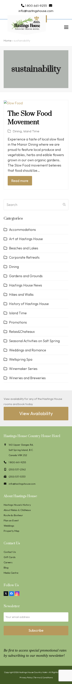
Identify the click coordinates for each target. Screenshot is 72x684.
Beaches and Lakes (23, 248)
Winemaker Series (23, 368)
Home (7, 40)
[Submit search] (64, 204)
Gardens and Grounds (26, 276)
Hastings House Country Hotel (33, 672)
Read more (19, 180)
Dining (17, 131)
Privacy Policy (26, 677)
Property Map (11, 530)
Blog (6, 567)
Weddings (9, 525)
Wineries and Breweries (27, 378)
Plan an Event (11, 520)
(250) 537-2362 (17, 469)
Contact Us (10, 551)
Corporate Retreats (24, 257)
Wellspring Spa (20, 359)
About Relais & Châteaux (17, 510)
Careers (8, 562)
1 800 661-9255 (36, 5)
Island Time (31, 131)
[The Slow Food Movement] (13, 102)
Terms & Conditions (43, 677)
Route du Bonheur (13, 515)
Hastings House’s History (17, 504)
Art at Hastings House (26, 239)
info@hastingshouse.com (36, 11)
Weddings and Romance (27, 350)
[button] (66, 27)
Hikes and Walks (21, 294)
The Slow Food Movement (30, 118)
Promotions (18, 322)
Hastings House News (25, 285)
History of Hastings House (29, 304)
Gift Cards (10, 557)
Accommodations (22, 229)
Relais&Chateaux (22, 331)
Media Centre (11, 572)
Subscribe (36, 630)
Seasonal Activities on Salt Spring (34, 341)
